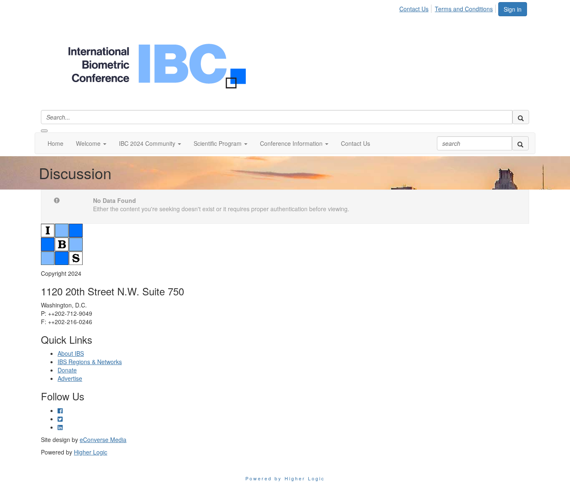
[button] (91, 143)
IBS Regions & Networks (90, 361)
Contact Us (414, 9)
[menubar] (448, 7)
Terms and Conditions (464, 9)
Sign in (513, 9)
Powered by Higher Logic (285, 478)
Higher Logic (90, 452)
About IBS (71, 353)
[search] (520, 117)
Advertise (70, 378)
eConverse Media (103, 439)
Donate (67, 370)
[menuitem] (416, 7)
